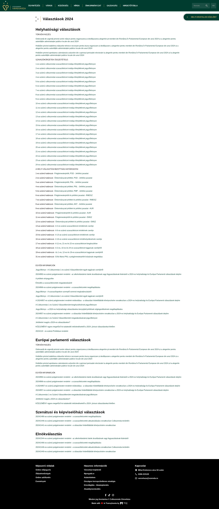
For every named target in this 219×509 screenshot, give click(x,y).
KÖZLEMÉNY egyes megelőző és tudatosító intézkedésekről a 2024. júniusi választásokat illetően (75, 327)
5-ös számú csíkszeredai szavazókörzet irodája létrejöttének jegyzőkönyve (66, 82)
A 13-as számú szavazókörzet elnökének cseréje (75, 235)
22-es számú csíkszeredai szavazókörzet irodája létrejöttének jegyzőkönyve (66, 156)
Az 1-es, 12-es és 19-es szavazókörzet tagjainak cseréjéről (79, 252)
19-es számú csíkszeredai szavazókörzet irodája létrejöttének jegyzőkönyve (66, 143)
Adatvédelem (89, 477)
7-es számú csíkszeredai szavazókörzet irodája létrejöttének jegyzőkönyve (66, 90)
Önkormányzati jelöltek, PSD (66, 178)
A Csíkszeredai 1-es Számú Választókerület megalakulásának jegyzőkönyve (66, 318)
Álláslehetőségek (43, 474)
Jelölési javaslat (81, 173)
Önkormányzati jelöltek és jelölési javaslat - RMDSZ (75, 200)
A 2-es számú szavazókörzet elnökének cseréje (74, 226)
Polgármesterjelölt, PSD (64, 173)
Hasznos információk (95, 466)
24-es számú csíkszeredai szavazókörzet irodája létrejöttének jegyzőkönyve (66, 165)
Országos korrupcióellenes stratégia (99, 481)
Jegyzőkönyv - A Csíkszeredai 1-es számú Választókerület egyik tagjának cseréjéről (69, 270)
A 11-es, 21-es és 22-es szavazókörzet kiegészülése (76, 244)
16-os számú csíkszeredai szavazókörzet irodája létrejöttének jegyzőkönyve (66, 130)
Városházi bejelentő (92, 470)
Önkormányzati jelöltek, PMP (66, 191)
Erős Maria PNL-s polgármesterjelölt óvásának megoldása (79, 257)
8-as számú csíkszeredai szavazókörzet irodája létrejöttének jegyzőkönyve (66, 95)
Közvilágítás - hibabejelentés (96, 485)
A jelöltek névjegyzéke (45, 279)
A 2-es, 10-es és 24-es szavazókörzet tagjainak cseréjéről (78, 248)
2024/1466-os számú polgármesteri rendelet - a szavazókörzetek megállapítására (68, 443)
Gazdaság (112, 6)
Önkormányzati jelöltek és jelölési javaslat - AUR (74, 208)
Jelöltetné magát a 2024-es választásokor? (53, 322)
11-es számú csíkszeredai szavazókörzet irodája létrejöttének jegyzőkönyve (66, 108)
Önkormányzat (93, 6)
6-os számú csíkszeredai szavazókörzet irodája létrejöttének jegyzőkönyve (66, 86)
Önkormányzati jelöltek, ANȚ (66, 204)
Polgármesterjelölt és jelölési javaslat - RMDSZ (73, 195)
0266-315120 (142, 474)
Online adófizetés (43, 477)
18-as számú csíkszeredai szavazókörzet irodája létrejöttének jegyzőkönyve (66, 138)
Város (49, 6)
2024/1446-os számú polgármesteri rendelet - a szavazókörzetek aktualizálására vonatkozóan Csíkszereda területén (82, 421)
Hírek (77, 6)
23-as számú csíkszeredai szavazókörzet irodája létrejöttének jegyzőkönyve (66, 160)
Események (41, 481)
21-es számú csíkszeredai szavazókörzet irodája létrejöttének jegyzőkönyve (66, 152)
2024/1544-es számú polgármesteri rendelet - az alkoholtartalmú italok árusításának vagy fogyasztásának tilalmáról (82, 438)
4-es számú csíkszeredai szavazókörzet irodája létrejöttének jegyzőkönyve (66, 77)
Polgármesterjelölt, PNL (64, 182)
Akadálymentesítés (92, 489)
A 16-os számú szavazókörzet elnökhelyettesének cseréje (78, 239)
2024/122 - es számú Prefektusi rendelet (52, 331)
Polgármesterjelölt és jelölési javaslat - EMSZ (73, 217)
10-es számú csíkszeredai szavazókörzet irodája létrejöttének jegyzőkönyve (66, 103)
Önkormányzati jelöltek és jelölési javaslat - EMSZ (75, 222)
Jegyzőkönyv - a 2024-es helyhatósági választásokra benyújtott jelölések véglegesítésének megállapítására (79, 309)
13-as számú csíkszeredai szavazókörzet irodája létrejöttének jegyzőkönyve (66, 117)
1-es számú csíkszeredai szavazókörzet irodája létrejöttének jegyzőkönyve (66, 64)
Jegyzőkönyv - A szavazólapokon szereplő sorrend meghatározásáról (63, 292)
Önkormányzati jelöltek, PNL (65, 187)
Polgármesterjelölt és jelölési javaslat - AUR (73, 213)
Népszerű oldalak (45, 466)
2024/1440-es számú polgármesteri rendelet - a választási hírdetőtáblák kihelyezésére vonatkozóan (76, 451)
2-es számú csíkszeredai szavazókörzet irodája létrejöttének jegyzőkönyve (66, 68)
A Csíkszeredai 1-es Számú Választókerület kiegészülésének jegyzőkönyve (66, 305)
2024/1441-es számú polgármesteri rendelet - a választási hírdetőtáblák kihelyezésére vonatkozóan (76, 425)
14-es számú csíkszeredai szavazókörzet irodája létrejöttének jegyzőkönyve (66, 121)
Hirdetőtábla (130, 6)
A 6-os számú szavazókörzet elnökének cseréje (74, 230)
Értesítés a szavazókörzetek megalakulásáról (54, 283)
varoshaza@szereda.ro (146, 478)
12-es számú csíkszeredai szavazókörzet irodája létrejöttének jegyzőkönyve (66, 112)
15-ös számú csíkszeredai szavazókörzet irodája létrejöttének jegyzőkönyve (66, 125)
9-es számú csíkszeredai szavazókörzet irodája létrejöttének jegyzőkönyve (66, 99)
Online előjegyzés (43, 470)
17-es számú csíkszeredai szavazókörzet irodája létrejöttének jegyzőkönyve (66, 134)
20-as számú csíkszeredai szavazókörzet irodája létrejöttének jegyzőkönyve (66, 147)
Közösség (63, 6)
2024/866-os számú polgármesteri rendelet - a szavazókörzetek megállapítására (68, 287)
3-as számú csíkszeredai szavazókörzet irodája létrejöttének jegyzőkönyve (66, 73)
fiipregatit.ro (89, 474)
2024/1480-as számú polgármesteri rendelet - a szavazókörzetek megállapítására (68, 416)
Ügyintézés (34, 6)
